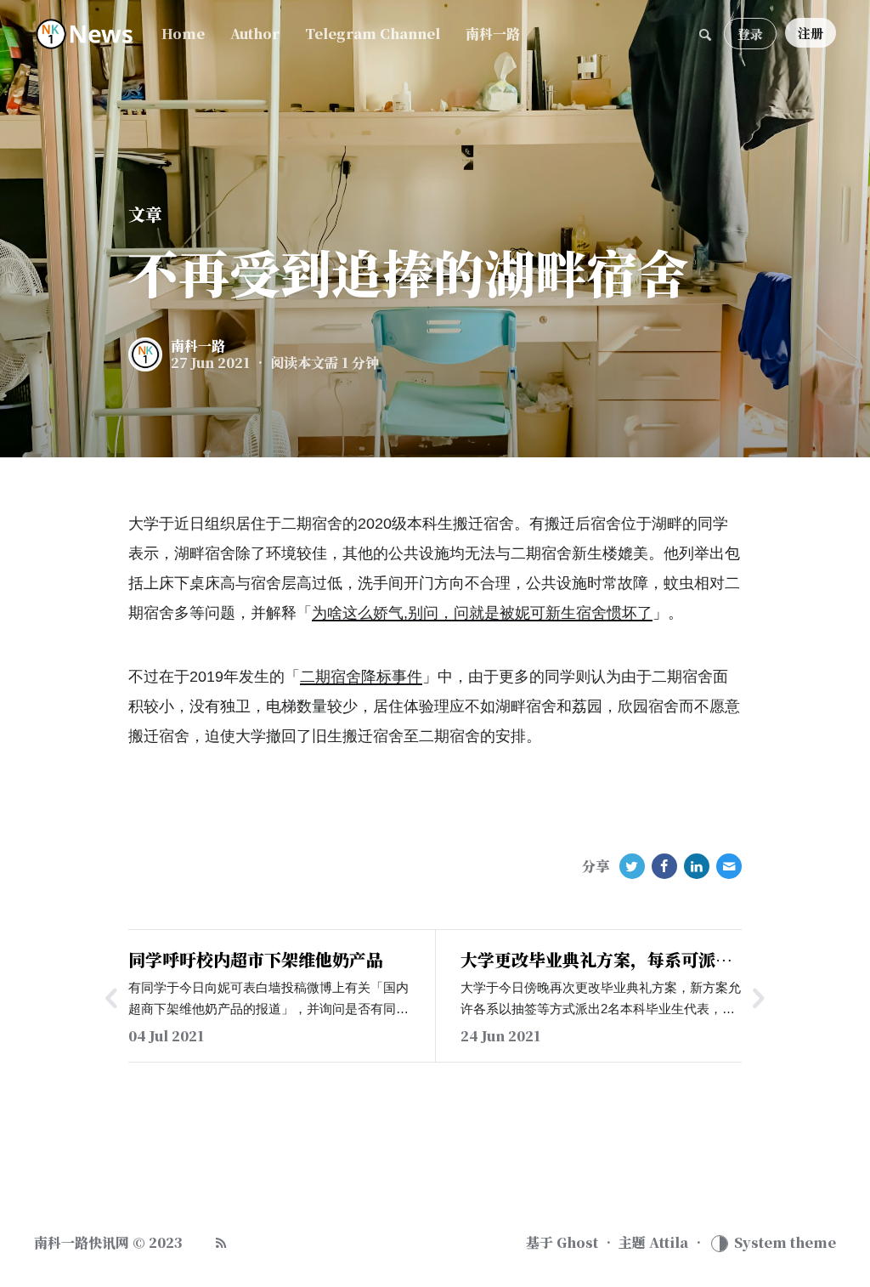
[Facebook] (664, 866)
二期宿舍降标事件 (361, 676)
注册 (810, 33)
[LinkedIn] (696, 866)
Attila (668, 1242)
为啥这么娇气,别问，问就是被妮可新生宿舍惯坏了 (482, 612)
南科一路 (198, 345)
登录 (750, 34)
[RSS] (221, 1242)
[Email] (729, 866)
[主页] (85, 34)
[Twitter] (632, 866)
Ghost (577, 1242)
